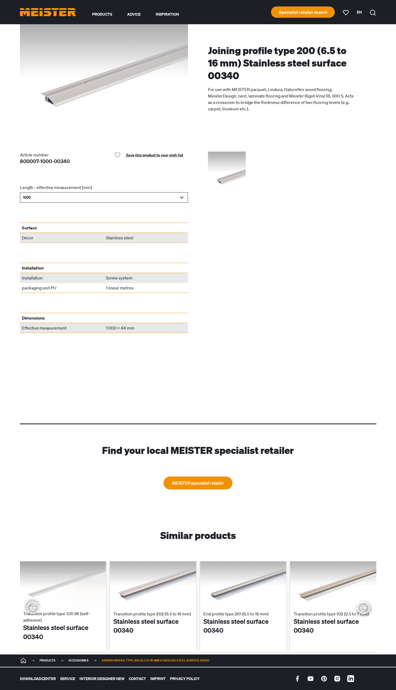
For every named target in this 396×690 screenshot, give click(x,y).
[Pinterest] (324, 678)
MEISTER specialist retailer (198, 483)
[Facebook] (297, 678)
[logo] (48, 12)
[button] (104, 197)
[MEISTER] (23, 660)
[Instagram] (337, 678)
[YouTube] (310, 678)
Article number (34, 154)
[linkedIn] (350, 678)
